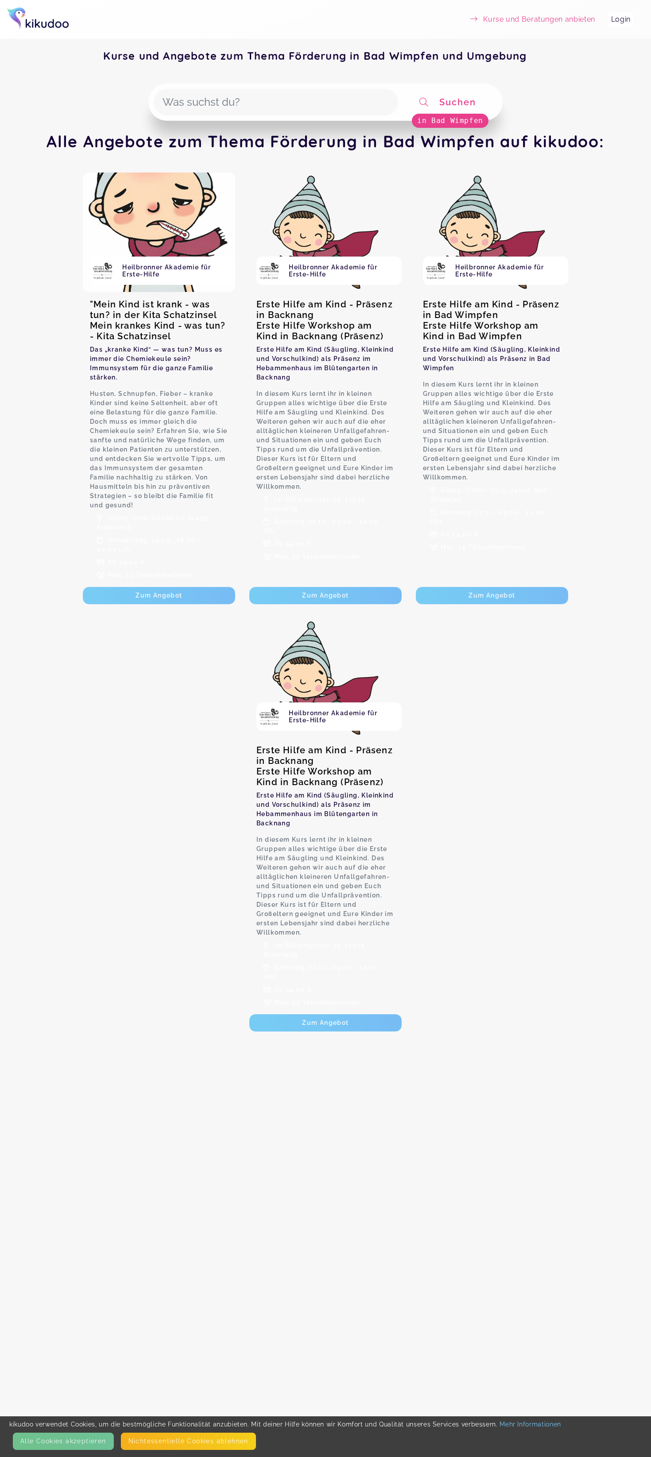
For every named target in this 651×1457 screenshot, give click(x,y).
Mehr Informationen (530, 1424)
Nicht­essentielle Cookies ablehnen (188, 1441)
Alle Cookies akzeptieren (63, 1441)
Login (621, 19)
